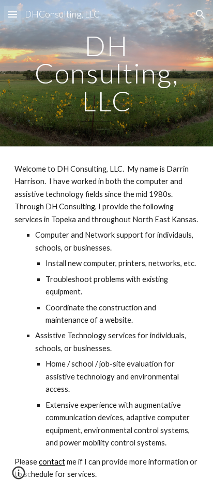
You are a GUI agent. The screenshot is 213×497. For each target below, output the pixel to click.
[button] (12, 14)
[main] (106, 73)
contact (52, 461)
